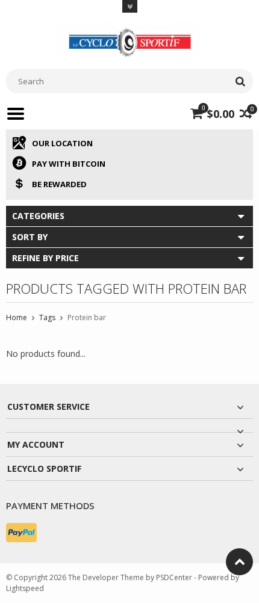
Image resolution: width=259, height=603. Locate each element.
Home (16, 317)
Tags (47, 317)
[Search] (240, 81)
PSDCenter (174, 577)
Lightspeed (25, 588)
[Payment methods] (21, 532)
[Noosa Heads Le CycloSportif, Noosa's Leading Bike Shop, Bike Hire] (129, 38)
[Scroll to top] (239, 561)
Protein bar (86, 317)
